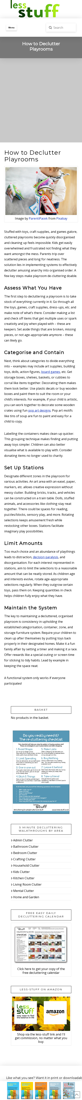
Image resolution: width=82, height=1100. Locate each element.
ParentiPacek (38, 218)
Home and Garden (26, 897)
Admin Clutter (23, 840)
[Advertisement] (41, 101)
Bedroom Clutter (25, 853)
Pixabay (61, 218)
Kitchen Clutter (24, 878)
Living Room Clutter (27, 884)
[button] (11, 28)
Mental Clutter (23, 891)
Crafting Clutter (24, 859)
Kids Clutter (21, 872)
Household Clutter (26, 865)
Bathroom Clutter (26, 846)
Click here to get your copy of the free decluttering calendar (41, 971)
